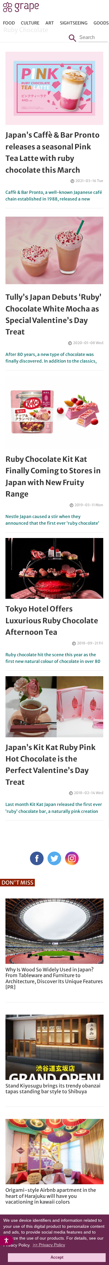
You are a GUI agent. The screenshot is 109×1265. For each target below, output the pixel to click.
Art (49, 23)
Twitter (54, 858)
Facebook (37, 858)
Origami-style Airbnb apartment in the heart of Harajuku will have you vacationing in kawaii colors (50, 1196)
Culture (30, 23)
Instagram (72, 858)
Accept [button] (57, 1257)
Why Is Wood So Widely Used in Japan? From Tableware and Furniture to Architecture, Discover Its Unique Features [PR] (54, 978)
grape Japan (21, 8)
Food (9, 23)
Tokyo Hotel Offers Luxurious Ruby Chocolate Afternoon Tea (51, 620)
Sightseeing (74, 23)
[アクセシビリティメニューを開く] (6, 1240)
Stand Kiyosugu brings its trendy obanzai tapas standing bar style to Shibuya (53, 1088)
